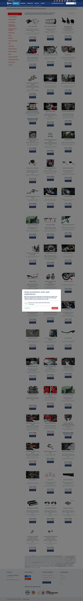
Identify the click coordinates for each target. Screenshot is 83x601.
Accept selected (27, 308)
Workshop (23, 3)
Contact (43, 3)
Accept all (54, 308)
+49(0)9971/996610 (11, 0)
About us (37, 3)
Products (15, 3)
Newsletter (30, 3)
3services (31, 304)
